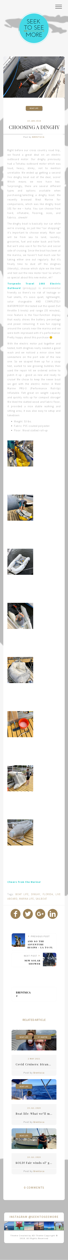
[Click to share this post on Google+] (40, 914)
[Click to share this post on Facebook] (15, 914)
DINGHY (35, 894)
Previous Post (40, 942)
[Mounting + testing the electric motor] (20, 616)
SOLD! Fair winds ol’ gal (34, 1163)
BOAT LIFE (34, 108)
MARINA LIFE (26, 898)
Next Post (32, 959)
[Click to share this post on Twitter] (28, 914)
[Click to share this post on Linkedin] (53, 914)
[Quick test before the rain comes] (20, 507)
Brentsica (38, 137)
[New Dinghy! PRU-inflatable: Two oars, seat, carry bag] (20, 453)
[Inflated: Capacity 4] (20, 562)
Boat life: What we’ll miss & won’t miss (36, 1113)
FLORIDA (48, 894)
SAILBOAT (41, 898)
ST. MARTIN (42, 1037)
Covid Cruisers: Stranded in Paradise (36, 1064)
